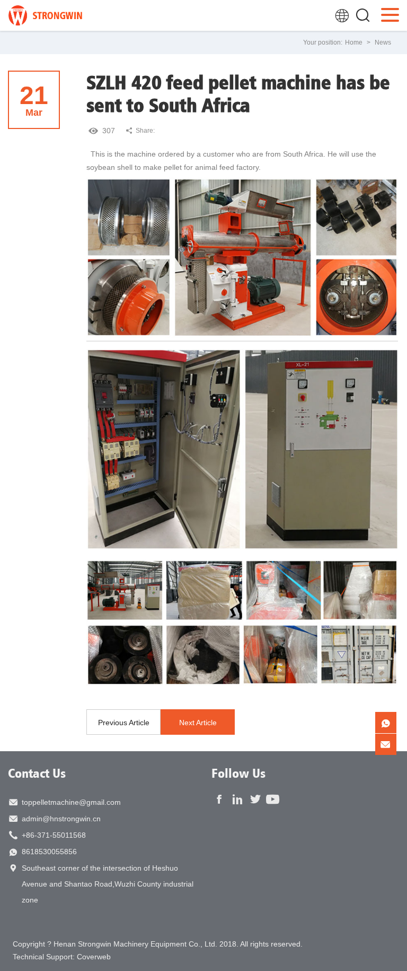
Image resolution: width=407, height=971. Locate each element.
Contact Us (37, 773)
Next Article (198, 722)
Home (353, 42)
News (383, 42)
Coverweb (94, 956)
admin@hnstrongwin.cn (61, 818)
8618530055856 (49, 851)
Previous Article (123, 722)
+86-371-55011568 (54, 835)
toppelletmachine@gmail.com (71, 802)
